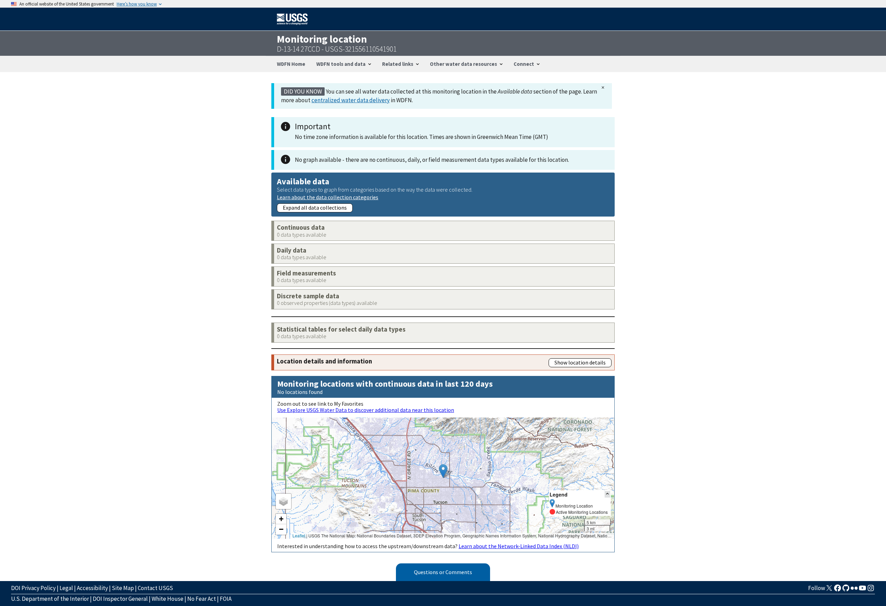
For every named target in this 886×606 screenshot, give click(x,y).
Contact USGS (155, 588)
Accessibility (92, 588)
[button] (443, 471)
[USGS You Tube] (862, 590)
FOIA (226, 599)
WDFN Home (291, 64)
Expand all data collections (315, 207)
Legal (66, 588)
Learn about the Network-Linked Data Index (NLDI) (519, 546)
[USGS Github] (846, 590)
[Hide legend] (607, 494)
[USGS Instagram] (871, 590)
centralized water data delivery (350, 100)
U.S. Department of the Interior (50, 599)
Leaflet (298, 535)
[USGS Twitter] (829, 590)
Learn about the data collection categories (327, 197)
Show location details (580, 362)
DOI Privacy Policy (33, 588)
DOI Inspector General (120, 599)
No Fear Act (201, 599)
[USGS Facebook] (837, 590)
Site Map (123, 588)
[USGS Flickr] (854, 590)
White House (167, 599)
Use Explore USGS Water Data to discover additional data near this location (365, 409)
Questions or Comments (443, 572)
